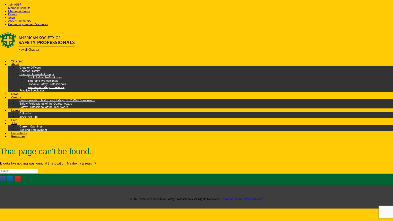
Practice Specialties (32, 90)
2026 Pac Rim (28, 116)
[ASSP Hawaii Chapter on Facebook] (3, 179)
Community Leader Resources (28, 24)
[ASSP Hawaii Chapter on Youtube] (18, 179)
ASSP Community (19, 21)
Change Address (19, 11)
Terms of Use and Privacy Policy (242, 199)
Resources (18, 136)
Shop (11, 17)
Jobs (14, 123)
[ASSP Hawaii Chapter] (196, 42)
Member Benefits (19, 7)
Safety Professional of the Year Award (43, 106)
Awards (16, 97)
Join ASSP (14, 4)
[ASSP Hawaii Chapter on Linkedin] (10, 179)
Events (12, 14)
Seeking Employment (33, 129)
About (15, 64)
